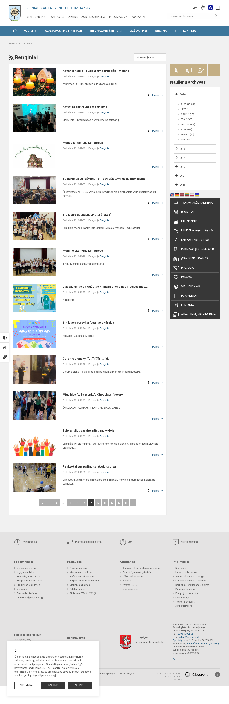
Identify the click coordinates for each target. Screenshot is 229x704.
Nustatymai (26, 685)
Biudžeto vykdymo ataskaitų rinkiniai (141, 568)
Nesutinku (53, 685)
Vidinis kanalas (189, 541)
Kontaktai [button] (189, 30)
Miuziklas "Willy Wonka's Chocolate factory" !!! (95, 394)
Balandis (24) (188, 124)
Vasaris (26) (187, 134)
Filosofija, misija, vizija (28, 576)
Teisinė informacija (185, 601)
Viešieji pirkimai (131, 589)
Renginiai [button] (161, 30)
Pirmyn (133, 502)
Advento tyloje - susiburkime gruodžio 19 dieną (96, 70)
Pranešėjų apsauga (185, 589)
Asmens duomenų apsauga (189, 576)
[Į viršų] (217, 674)
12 (112, 502)
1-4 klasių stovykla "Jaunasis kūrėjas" (89, 322)
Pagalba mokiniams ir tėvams (85, 580)
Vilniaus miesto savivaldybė (150, 642)
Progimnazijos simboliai (29, 580)
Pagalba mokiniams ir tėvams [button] (63, 30)
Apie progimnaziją (26, 568)
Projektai (187, 267)
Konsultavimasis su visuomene (191, 580)
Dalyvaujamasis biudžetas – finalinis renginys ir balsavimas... (105, 286)
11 (105, 502)
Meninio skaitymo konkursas (83, 250)
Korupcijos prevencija (186, 593)
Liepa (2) (185, 109)
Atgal (42, 502)
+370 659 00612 (185, 633)
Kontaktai (138, 16)
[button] (195, 7)
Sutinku (79, 685)
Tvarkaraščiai (29, 541)
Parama (186, 277)
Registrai (187, 212)
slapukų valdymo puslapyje (42, 675)
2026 (183, 94)
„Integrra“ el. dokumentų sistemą (202, 643)
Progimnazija (118, 16)
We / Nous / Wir (190, 286)
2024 (183, 157)
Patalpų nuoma (77, 589)
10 (98, 502)
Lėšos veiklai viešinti (133, 576)
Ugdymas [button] (30, 30)
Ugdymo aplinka (25, 572)
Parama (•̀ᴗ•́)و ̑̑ (130, 585)
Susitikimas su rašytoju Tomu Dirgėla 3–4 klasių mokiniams (104, 178)
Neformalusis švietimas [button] (106, 30)
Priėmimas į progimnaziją (197, 249)
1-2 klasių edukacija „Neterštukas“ (87, 214)
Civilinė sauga (182, 597)
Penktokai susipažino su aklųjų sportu (89, 466)
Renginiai (104, 76)
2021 (183, 175)
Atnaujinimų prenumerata (198, 314)
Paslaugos (57, 16)
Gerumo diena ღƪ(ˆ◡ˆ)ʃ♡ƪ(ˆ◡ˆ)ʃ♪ (86, 358)
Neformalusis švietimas (82, 576)
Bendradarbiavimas (27, 593)
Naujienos (27, 43)
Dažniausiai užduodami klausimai (192, 585)
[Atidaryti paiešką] (216, 15)
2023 (183, 166)
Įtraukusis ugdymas (194, 258)
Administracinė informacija (86, 16)
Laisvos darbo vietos (195, 239)
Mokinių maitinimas (80, 585)
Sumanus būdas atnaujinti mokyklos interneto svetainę (169, 676)
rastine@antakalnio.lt (189, 637)
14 (126, 502)
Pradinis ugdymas (79, 568)
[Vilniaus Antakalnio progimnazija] (17, 12)
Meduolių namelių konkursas (83, 142)
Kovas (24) (186, 129)
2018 (183, 184)
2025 (183, 148)
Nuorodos (180, 568)
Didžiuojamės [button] (138, 30)
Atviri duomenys (183, 605)
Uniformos (22, 589)
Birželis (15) (187, 114)
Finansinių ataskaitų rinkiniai (137, 572)
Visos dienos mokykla (81, 572)
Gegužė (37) (187, 119)
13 (119, 502)
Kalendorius (189, 221)
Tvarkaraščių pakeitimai (197, 202)
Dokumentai (189, 295)
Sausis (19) (186, 139)
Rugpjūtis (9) (188, 104)
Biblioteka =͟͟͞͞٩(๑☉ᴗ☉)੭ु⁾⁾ (197, 230)
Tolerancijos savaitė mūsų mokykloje (88, 430)
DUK (129, 541)
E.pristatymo (179, 640)
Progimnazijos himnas (28, 585)
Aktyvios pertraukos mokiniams (85, 106)
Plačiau (155, 95)
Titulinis (13, 43)
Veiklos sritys (35, 16)
